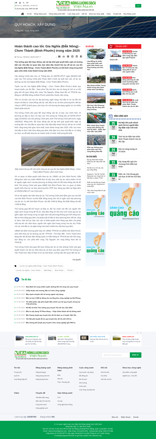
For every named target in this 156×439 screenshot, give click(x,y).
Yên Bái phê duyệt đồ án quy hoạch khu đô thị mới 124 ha (48, 319)
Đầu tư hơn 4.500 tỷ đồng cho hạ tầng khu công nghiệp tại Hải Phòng (53, 298)
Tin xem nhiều (91, 156)
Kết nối (84, 14)
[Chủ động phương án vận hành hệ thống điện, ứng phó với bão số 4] (115, 80)
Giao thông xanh (129, 14)
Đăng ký (135, 355)
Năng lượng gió (128, 336)
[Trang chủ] (16, 2)
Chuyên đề (117, 14)
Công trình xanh (41, 404)
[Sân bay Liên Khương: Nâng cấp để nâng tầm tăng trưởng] (96, 98)
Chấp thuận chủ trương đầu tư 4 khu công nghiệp (45, 290)
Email (135, 417)
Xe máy (59, 401)
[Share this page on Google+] (68, 56)
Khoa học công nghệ (96, 14)
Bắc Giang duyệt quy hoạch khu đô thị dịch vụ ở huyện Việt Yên (51, 315)
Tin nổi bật (89, 46)
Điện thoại (125, 417)
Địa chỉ (115, 417)
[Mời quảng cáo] (27, 2)
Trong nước (18, 372)
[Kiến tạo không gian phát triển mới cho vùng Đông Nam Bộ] (96, 140)
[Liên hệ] (23, 2)
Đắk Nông (47, 270)
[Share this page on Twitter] (72, 56)
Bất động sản (83, 376)
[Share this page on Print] (63, 56)
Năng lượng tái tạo (42, 379)
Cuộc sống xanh (73, 14)
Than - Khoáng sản (63, 382)
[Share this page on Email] (59, 56)
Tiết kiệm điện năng (42, 397)
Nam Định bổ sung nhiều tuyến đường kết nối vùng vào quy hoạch (52, 287)
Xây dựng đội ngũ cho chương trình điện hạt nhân (127, 164)
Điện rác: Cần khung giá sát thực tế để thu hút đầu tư (129, 176)
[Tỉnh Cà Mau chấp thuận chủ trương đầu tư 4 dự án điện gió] (117, 340)
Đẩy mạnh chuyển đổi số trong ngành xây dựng (44, 294)
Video (108, 14)
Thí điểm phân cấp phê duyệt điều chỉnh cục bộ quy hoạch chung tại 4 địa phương (53, 303)
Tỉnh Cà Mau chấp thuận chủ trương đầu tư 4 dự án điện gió (131, 341)
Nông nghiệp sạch (42, 408)
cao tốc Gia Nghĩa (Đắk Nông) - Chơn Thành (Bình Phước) (41, 266)
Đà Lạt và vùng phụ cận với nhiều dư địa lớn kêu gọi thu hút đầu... (33, 341)
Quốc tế (16, 376)
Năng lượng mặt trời (42, 376)
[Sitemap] (20, 2)
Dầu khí (59, 379)
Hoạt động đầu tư (31, 336)
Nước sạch (82, 386)
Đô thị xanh (83, 379)
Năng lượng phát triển (57, 14)
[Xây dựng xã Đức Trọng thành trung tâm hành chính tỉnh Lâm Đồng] (96, 78)
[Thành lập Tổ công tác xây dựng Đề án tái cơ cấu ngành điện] (115, 68)
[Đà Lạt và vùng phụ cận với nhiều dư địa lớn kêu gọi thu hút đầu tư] (20, 340)
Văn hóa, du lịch (106, 379)
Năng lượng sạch (40, 14)
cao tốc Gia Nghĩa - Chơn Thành (28, 270)
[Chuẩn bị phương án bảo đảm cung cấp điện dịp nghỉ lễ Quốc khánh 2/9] (115, 54)
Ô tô (58, 397)
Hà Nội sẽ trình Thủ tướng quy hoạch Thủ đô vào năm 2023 (49, 308)
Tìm (138, 6)
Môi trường (83, 383)
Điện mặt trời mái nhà (43, 401)
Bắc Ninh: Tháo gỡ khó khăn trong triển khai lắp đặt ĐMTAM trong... (66, 341)
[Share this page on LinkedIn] (76, 56)
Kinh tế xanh (105, 372)
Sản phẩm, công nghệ (97, 336)
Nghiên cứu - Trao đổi (130, 376)
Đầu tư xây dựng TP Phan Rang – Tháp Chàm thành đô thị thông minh (53, 311)
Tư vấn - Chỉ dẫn (63, 336)
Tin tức (29, 14)
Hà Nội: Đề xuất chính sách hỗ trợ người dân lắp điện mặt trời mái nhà (128, 126)
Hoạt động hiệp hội (20, 379)
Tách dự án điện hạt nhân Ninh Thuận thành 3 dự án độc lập (129, 139)
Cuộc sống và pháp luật (87, 390)
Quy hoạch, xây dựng (86, 372)
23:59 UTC (34, 5)
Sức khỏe (104, 376)
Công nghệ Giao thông (64, 404)
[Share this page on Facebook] (81, 56)
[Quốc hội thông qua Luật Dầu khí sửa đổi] (115, 92)
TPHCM (70, 270)
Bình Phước (59, 270)
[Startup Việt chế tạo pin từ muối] (84, 340)
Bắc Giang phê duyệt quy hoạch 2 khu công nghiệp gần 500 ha (50, 323)
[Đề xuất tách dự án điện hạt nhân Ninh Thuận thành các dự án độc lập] (115, 102)
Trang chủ (19, 30)
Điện (59, 375)
